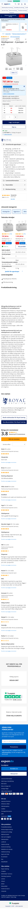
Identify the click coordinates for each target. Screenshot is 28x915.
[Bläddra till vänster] (1, 16)
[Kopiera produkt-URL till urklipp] (25, 39)
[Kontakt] (18, 4)
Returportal (14, 774)
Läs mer (13, 199)
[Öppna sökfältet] (15, 4)
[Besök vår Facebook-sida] (5, 819)
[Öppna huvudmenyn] (2, 4)
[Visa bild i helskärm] (25, 65)
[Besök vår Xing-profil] (11, 819)
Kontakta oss (14, 768)
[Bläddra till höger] (26, 16)
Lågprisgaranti (8, 134)
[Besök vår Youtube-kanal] (2, 819)
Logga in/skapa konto (8, 93)
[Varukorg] (24, 4)
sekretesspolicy (6, 752)
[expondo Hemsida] (3, 34)
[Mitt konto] (21, 4)
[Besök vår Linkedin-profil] (8, 819)
